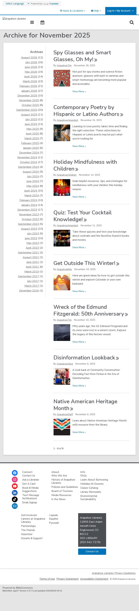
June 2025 (31, 124)
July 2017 (33, 281)
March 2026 (30, 81)
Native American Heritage (85, 405)
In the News (58, 499)
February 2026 (28, 86)
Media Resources (61, 495)
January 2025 (31, 148)
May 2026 (31, 72)
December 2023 (27, 210)
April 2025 (32, 134)
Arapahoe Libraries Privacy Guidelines (114, 573)
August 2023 (29, 229)
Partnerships (28, 526)
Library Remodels (90, 492)
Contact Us (28, 475)
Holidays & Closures (92, 483)
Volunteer (27, 534)
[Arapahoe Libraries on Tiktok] (15, 499)
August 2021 (31, 257)
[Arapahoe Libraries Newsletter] (15, 506)
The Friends (28, 530)
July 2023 (33, 233)
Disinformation (84, 357)
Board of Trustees (62, 491)
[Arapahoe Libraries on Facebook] (15, 473)
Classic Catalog (89, 488)
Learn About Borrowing (94, 479)
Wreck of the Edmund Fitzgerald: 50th (88, 310)
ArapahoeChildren (66, 174)
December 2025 (27, 96)
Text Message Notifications (30, 496)
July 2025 (31, 119)
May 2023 (32, 243)
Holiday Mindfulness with (85, 165)
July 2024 (33, 176)
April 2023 (32, 248)
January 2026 (29, 91)
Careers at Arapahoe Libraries (33, 520)
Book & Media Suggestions (30, 489)
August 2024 (31, 172)
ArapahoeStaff (65, 414)
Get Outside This (84, 263)
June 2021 (32, 262)
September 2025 (26, 110)
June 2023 (31, 238)
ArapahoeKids (64, 269)
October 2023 (30, 219)
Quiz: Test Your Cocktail (82, 216)
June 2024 (32, 181)
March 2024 (31, 195)
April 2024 (30, 191)
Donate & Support (32, 538)
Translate (53, 3)
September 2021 (28, 252)
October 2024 (28, 162)
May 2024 (32, 186)
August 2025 (29, 115)
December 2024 (29, 153)
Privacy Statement (67, 579)
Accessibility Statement (94, 579)
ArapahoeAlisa (65, 363)
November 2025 (29, 100)
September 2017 (28, 276)
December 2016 (29, 291)
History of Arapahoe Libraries (63, 481)
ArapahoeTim (64, 65)
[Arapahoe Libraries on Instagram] (15, 479)
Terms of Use (47, 579)
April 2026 (30, 76)
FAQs (83, 475)
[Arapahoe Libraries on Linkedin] (15, 493)
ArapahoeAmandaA (67, 120)
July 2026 (31, 62)
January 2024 (29, 205)
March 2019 (31, 271)
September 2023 (28, 224)
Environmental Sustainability (88, 497)
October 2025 (30, 105)
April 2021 (32, 267)
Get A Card (28, 483)
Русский (54, 523)
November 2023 (29, 214)
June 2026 (31, 67)
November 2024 (27, 157)
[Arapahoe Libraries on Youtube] (15, 486)
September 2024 (28, 167)
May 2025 (32, 129)
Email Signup (29, 502)
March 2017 (31, 286)
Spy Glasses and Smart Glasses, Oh (82, 56)
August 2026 (29, 57)
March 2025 (31, 138)
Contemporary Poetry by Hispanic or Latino (86, 111)
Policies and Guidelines (64, 487)
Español (53, 518)
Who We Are (59, 475)
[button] (72, 11)
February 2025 (30, 143)
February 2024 (28, 200)
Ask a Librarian (30, 479)
